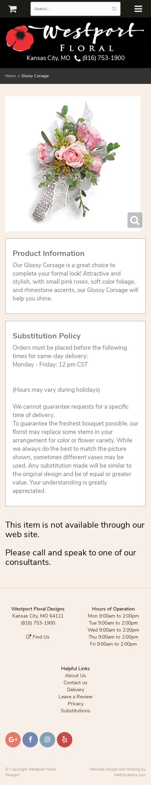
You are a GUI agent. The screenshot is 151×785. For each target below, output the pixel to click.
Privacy (76, 703)
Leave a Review (76, 696)
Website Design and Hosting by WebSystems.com (118, 772)
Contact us (75, 682)
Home (10, 76)
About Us (75, 675)
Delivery (75, 689)
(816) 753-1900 (103, 58)
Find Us (40, 637)
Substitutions (75, 710)
